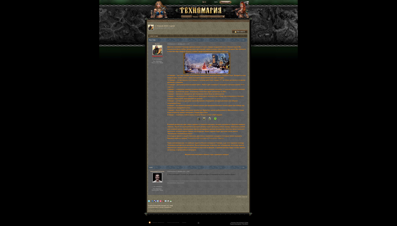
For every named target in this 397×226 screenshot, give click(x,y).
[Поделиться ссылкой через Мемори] (160, 201)
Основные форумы (161, 210)
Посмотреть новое (215, 17)
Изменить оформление (158, 222)
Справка (184, 222)
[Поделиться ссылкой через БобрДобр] (163, 201)
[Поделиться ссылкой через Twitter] (149, 201)
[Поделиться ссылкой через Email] (165, 201)
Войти (216, 2)
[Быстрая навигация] (223, 16)
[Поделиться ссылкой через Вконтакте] (158, 201)
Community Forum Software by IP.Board (239, 222)
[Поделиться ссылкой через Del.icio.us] (155, 201)
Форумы (195, 17)
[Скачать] (171, 201)
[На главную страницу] (201, 10)
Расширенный (247, 3)
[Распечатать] (168, 201)
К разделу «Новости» (241, 196)
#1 (244, 40)
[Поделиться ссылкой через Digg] (152, 201)
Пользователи (186, 17)
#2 (244, 167)
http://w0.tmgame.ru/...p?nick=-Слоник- (175, 182)
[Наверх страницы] (198, 223)
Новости (171, 210)
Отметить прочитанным (173, 222)
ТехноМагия (204, 17)
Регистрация (225, 2)
